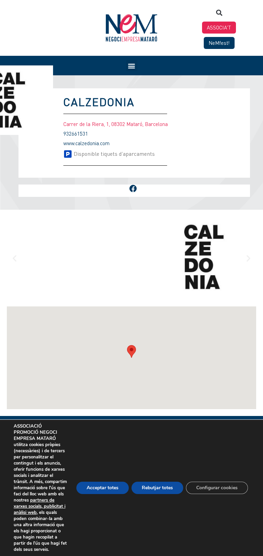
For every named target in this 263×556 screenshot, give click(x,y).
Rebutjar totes (157, 487)
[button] (219, 12)
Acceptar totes (102, 487)
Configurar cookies (217, 487)
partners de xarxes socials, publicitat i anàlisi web (39, 506)
